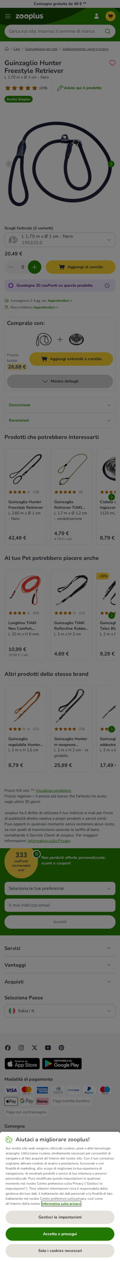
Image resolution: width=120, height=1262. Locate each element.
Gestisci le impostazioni (60, 1217)
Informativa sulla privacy (61, 1203)
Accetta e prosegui (60, 1234)
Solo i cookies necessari (60, 1250)
